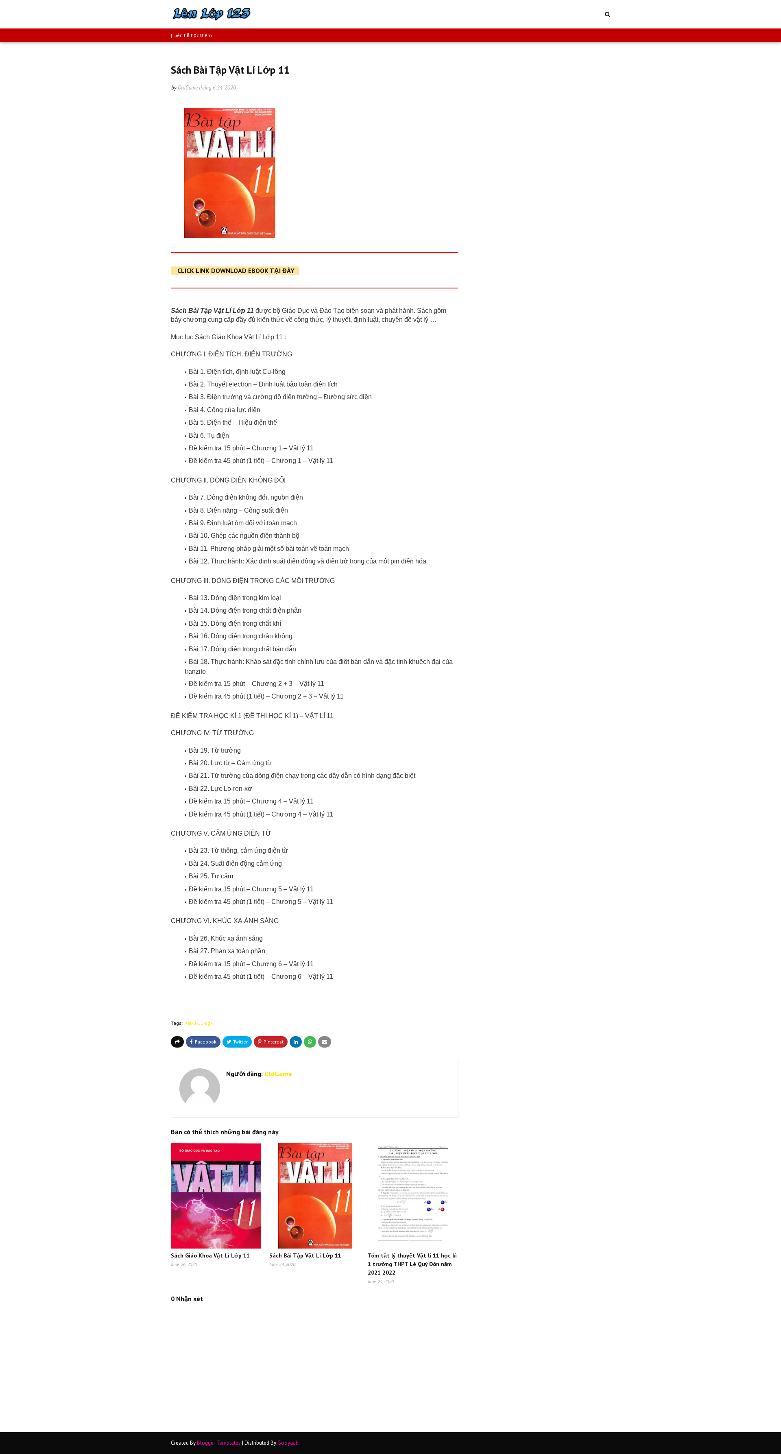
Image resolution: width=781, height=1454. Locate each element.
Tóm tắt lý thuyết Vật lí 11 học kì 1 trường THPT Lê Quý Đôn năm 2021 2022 (412, 1264)
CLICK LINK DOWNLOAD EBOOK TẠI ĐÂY (236, 270)
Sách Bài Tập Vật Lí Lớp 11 (305, 1255)
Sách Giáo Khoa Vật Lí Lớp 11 (210, 1255)
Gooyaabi (288, 1442)
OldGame (188, 87)
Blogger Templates (219, 1442)
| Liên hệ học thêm (191, 35)
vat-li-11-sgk (199, 1023)
